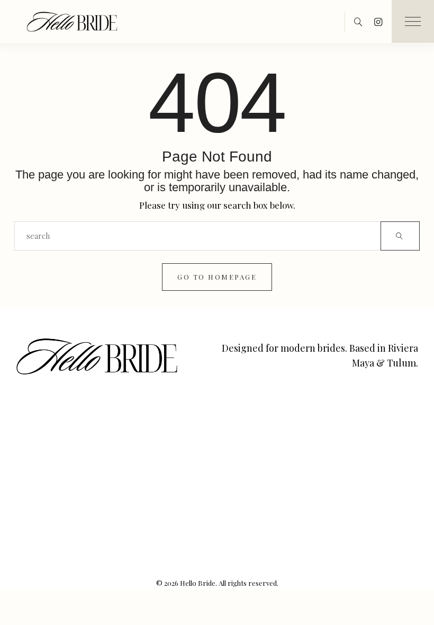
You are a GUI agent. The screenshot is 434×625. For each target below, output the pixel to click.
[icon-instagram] (378, 22)
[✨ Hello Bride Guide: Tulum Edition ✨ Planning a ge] (321, 508)
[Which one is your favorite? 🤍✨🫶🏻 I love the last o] (182, 429)
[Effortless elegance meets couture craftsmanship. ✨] (44, 508)
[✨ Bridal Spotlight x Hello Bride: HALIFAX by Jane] (251, 508)
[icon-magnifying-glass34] (358, 22)
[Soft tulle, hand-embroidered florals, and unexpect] (113, 508)
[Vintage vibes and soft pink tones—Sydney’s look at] (389, 468)
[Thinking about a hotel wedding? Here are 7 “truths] (389, 508)
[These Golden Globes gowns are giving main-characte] (251, 429)
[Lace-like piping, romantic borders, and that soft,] (182, 468)
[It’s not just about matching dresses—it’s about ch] (44, 548)
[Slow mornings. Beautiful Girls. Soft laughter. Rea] (182, 508)
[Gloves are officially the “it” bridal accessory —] (389, 429)
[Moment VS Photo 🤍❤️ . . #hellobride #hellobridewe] (113, 468)
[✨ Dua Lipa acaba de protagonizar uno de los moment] (44, 429)
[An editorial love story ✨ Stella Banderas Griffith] (251, 468)
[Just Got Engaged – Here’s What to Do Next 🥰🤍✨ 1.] (113, 548)
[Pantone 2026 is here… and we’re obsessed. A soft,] (321, 429)
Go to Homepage (217, 276)
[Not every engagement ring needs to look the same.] (113, 429)
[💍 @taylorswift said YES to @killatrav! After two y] (321, 468)
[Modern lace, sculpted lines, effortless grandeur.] (44, 468)
